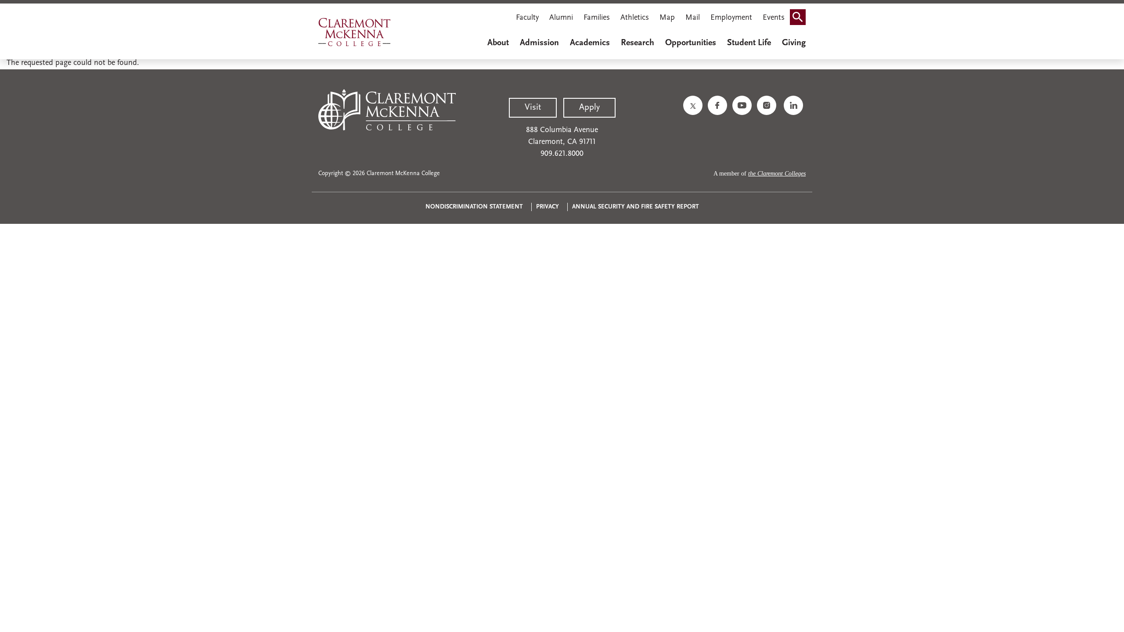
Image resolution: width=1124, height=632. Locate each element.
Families (597, 18)
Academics (590, 43)
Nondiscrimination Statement (474, 207)
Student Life (749, 43)
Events (774, 18)
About (498, 43)
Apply (589, 107)
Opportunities (690, 43)
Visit (533, 107)
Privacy (547, 207)
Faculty (527, 18)
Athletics (634, 18)
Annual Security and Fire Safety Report (635, 207)
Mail (692, 18)
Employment (731, 18)
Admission (539, 43)
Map (667, 18)
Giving (794, 43)
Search (800, 19)
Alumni (561, 18)
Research (637, 43)
